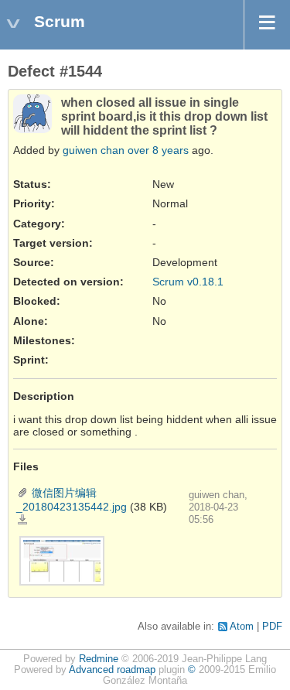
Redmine (98, 659)
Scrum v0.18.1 (187, 281)
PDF (272, 626)
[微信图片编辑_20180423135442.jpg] (62, 560)
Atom (242, 626)
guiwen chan (94, 150)
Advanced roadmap (112, 669)
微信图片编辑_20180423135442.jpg (22, 520)
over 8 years (158, 150)
